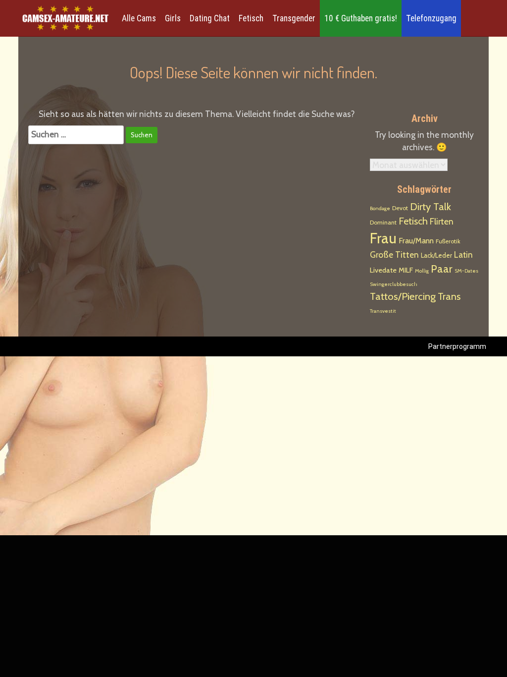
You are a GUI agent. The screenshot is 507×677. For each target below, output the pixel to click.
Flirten (442, 221)
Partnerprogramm (457, 346)
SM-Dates (466, 271)
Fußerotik (448, 241)
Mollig (422, 271)
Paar (442, 269)
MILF (406, 270)
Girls (173, 18)
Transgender (293, 18)
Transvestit (383, 311)
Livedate (383, 270)
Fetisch (251, 18)
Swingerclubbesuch (393, 284)
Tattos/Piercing (403, 296)
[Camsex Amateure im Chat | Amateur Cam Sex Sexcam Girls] (65, 18)
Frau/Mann (416, 240)
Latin (463, 255)
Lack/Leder (436, 255)
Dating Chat (210, 18)
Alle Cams (139, 18)
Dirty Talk (430, 207)
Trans (449, 296)
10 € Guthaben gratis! (360, 18)
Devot (400, 208)
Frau (383, 238)
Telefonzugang (431, 18)
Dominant (383, 222)
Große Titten (394, 254)
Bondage (380, 208)
